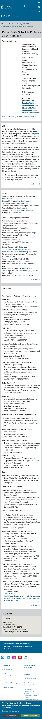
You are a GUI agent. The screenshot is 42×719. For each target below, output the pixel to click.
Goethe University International (29, 666)
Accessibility (28, 646)
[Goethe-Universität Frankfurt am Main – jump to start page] (9, 7)
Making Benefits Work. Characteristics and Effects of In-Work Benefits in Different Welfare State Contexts (31, 107)
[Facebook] (2, 657)
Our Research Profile (30, 678)
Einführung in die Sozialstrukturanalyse (16, 249)
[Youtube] (19, 657)
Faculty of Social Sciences (25, 24)
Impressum (7, 646)
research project (33, 134)
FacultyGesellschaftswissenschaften (13, 16)
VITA (3, 116)
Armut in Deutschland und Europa (14, 252)
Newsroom (7, 665)
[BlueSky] (8, 657)
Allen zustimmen (30, 715)
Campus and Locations (30, 695)
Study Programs (8, 687)
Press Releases (8, 670)
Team (20, 26)
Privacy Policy (17, 646)
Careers (26, 697)
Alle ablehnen (10, 715)
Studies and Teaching (10, 683)
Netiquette (19, 649)
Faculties (12, 24)
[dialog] (21, 710)
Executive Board (28, 689)
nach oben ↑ (35, 184)
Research (27, 674)
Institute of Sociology (9, 26)
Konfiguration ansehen (11, 711)
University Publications (10, 672)
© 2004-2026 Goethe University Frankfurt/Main (17, 643)
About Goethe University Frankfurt (30, 684)
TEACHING (11, 116)
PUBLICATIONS (30, 116)
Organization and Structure (29, 692)
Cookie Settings (8, 649)
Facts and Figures (9, 676)
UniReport (6, 674)
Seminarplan (6, 198)
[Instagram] (14, 657)
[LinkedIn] (25, 657)
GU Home (4, 24)
